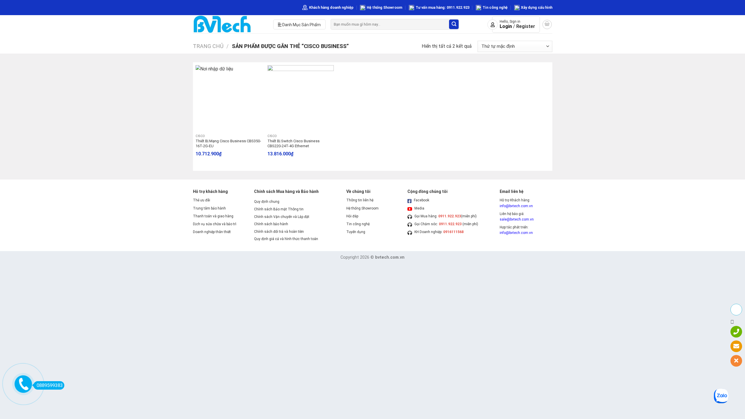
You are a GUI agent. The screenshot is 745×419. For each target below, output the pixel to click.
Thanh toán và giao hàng (213, 216)
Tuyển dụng (355, 232)
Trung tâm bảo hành (209, 208)
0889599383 (50, 385)
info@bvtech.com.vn (516, 206)
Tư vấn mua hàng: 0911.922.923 (442, 7)
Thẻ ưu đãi (201, 200)
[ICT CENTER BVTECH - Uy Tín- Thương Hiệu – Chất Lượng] (229, 24)
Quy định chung (266, 202)
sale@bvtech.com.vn (517, 219)
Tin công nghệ (495, 7)
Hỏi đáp (352, 216)
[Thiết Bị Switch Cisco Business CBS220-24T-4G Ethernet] (300, 98)
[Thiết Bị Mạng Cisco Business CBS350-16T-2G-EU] (229, 98)
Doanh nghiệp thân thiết (212, 232)
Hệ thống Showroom (384, 7)
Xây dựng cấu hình (536, 7)
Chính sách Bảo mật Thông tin (279, 209)
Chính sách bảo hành (271, 224)
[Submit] (454, 24)
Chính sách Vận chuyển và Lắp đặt (281, 217)
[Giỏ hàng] (547, 24)
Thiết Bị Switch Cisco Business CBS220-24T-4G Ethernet (293, 143)
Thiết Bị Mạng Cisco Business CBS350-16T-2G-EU (228, 143)
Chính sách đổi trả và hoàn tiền (279, 232)
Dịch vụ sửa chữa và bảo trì (214, 224)
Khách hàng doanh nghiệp (331, 7)
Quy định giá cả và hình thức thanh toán (286, 239)
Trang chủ (208, 46)
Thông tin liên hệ (359, 200)
